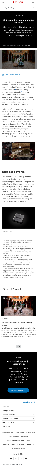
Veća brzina (18, 16)
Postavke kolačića (18, 448)
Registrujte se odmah (18, 390)
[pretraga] (3, 2)
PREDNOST (4, 319)
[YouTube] (26, 458)
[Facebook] (11, 458)
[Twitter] (21, 458)
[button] (11, 346)
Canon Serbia (18, 454)
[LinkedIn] (16, 458)
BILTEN (18, 357)
